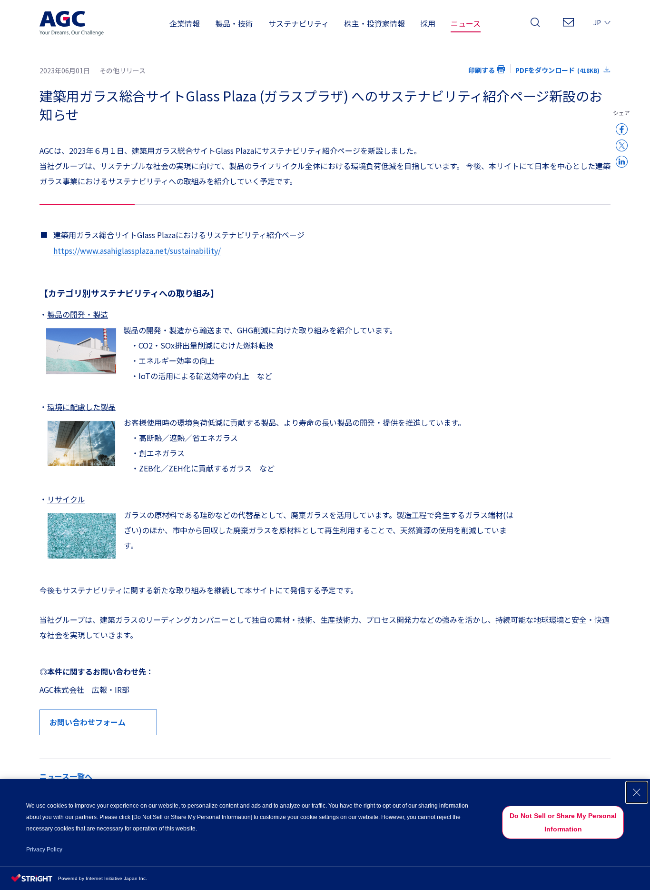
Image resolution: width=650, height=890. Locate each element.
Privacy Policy (44, 849)
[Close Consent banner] (636, 792)
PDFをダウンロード (557, 70)
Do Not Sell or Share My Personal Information (563, 822)
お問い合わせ (568, 25)
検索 (535, 25)
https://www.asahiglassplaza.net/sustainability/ (137, 250)
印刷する (481, 70)
